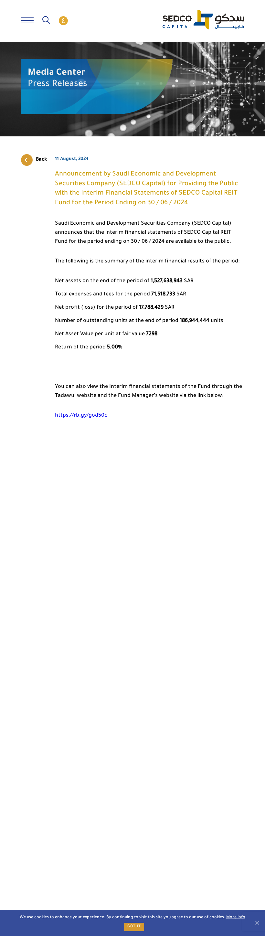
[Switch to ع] (63, 20)
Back (41, 160)
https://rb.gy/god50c (81, 416)
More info (235, 917)
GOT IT (134, 927)
